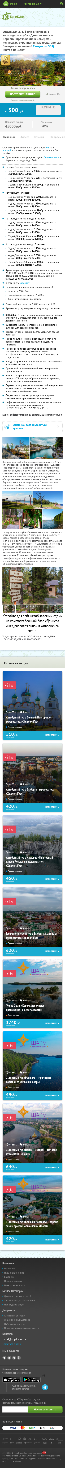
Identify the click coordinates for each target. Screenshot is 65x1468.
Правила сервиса (13, 1281)
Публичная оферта (14, 1324)
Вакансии (9, 1276)
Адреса (24, 137)
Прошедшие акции (14, 1304)
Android (7, 150)
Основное (9, 137)
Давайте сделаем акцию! (17, 1296)
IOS (48, 147)
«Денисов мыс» (50, 157)
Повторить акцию (22, 94)
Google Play (31, 1379)
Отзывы (39, 137)
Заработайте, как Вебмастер (19, 1300)
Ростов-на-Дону (32, 3)
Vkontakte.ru (9, 1358)
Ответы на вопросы (14, 1285)
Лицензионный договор (17, 1319)
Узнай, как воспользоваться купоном (30, 426)
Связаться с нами (11, 1343)
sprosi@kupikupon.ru (14, 1339)
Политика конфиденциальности (21, 1328)
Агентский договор (14, 1315)
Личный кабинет (61, 4)
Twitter (14, 1358)
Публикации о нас (14, 1272)
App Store (11, 1379)
